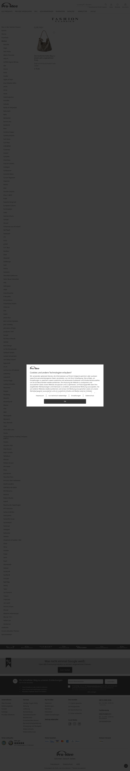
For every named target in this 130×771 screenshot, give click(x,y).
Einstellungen (76, 396)
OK (65, 401)
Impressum (40, 396)
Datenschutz (90, 396)
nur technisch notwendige (58, 396)
